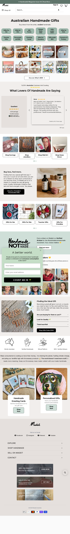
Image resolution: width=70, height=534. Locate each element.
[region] (48, 110)
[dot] (34, 161)
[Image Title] (8, 52)
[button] (58, 10)
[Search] (66, 10)
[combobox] (39, 10)
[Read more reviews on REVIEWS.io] (14, 116)
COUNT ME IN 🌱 (22, 280)
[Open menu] (3, 10)
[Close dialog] (40, 250)
